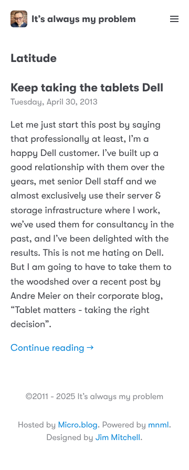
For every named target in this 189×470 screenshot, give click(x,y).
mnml (158, 425)
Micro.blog (77, 425)
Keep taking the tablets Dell (86, 88)
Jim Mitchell (118, 437)
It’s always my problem (84, 19)
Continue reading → (51, 348)
